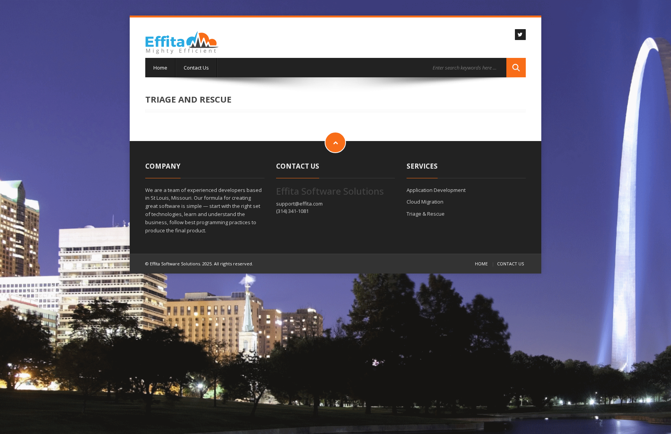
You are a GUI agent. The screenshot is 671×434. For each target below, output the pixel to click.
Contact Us (196, 67)
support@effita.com (299, 203)
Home (160, 67)
